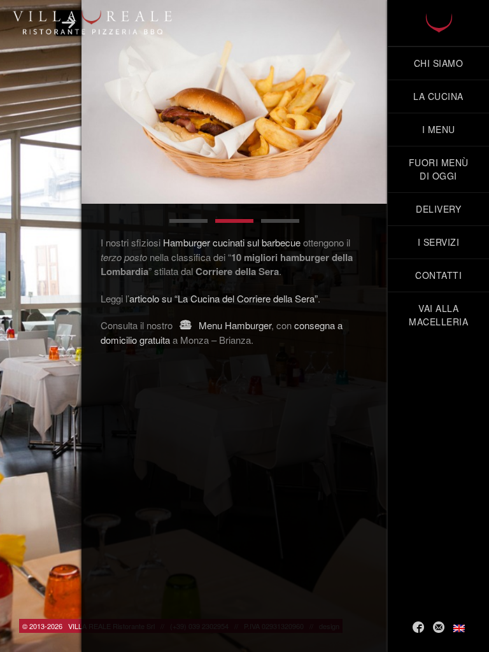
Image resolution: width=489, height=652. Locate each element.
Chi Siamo (439, 63)
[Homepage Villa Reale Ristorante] (438, 23)
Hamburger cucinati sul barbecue (232, 242)
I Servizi (439, 242)
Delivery (438, 208)
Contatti (438, 275)
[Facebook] (418, 627)
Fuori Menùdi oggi (439, 169)
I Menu (438, 129)
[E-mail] (438, 627)
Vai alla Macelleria (438, 315)
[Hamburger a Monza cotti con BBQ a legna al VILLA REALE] (234, 102)
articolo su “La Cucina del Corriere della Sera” (223, 298)
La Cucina (438, 96)
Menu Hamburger (233, 325)
